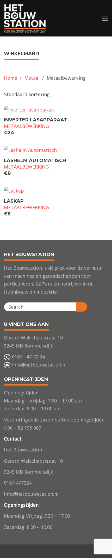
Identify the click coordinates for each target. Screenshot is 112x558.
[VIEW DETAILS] (56, 109)
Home (10, 78)
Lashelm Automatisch (35, 160)
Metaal (32, 78)
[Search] (81, 307)
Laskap (14, 201)
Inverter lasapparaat (35, 120)
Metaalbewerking (26, 126)
